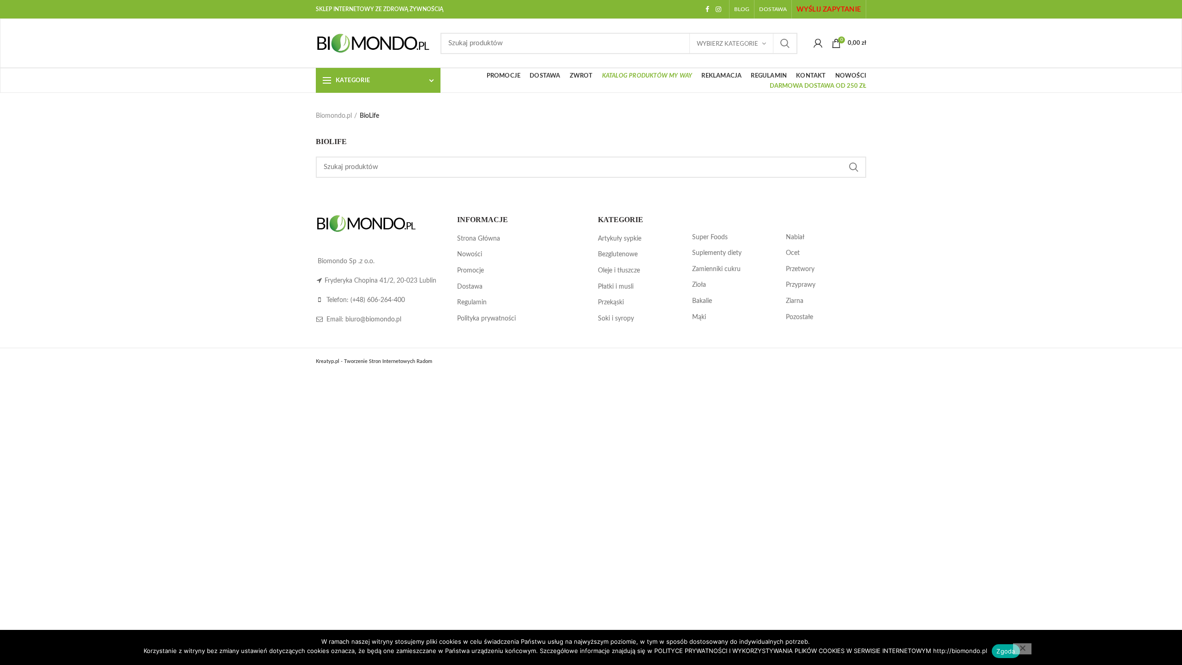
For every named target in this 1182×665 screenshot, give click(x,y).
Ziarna (794, 301)
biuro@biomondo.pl (373, 319)
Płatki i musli (615, 287)
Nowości (469, 254)
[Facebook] (707, 9)
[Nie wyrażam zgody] (1022, 648)
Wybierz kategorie (727, 44)
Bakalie (702, 301)
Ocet (793, 253)
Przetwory (800, 269)
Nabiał (795, 237)
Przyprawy (800, 285)
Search (784, 43)
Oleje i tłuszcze (619, 270)
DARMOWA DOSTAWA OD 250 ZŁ (818, 86)
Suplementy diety (717, 253)
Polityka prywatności (486, 318)
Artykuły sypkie (619, 239)
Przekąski (611, 302)
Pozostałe (799, 317)
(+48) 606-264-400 (377, 300)
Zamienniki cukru (716, 269)
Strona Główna (478, 239)
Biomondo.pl (334, 116)
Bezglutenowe (618, 254)
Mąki (699, 317)
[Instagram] (718, 9)
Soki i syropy (616, 318)
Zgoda (1005, 651)
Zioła (699, 285)
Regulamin (472, 302)
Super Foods (710, 237)
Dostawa (469, 287)
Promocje (470, 270)
